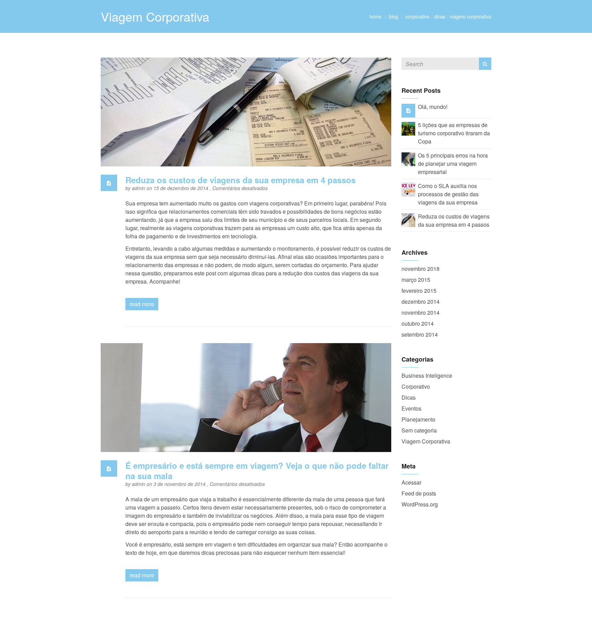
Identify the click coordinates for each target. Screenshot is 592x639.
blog (393, 16)
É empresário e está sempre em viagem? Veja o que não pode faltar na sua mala (256, 470)
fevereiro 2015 (419, 291)
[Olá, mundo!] (408, 110)
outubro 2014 (418, 323)
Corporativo (417, 16)
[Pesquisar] (485, 64)
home (375, 16)
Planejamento (418, 419)
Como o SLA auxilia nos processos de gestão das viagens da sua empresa (448, 194)
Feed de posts (419, 493)
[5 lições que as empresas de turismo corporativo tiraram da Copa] (408, 128)
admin (139, 188)
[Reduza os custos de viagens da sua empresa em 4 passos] (408, 219)
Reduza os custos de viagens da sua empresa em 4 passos (240, 180)
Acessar (411, 482)
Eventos (411, 408)
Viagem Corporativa (470, 16)
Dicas (439, 16)
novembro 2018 (421, 269)
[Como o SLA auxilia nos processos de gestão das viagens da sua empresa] (408, 189)
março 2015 (416, 280)
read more (142, 304)
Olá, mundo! (432, 107)
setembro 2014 (420, 334)
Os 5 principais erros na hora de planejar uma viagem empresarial (453, 163)
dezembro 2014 (421, 301)
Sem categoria (419, 430)
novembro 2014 (421, 312)
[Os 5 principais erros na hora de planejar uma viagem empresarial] (408, 158)
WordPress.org (420, 504)
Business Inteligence (427, 375)
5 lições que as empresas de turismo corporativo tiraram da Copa (454, 133)
